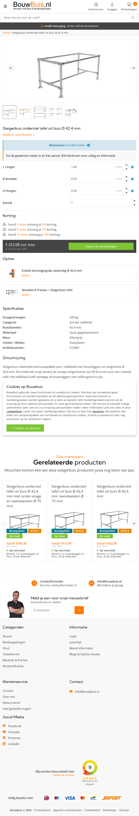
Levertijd (75, 642)
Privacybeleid (42, 810)
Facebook (14, 726)
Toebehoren (11, 654)
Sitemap (124, 810)
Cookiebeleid (92, 810)
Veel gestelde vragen (17, 709)
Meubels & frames (15, 660)
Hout (6, 648)
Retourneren (11, 703)
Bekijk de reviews (64, 775)
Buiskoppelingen (14, 642)
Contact (8, 691)
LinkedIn (14, 744)
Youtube (14, 732)
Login (73, 636)
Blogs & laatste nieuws (85, 654)
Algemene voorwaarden (67, 810)
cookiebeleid (14, 411)
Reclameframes (13, 666)
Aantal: (7, 203)
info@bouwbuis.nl (109, 581)
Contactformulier (52, 581)
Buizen (7, 636)
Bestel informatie (81, 648)
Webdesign (109, 810)
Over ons (9, 697)
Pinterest (14, 738)
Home (6, 32)
